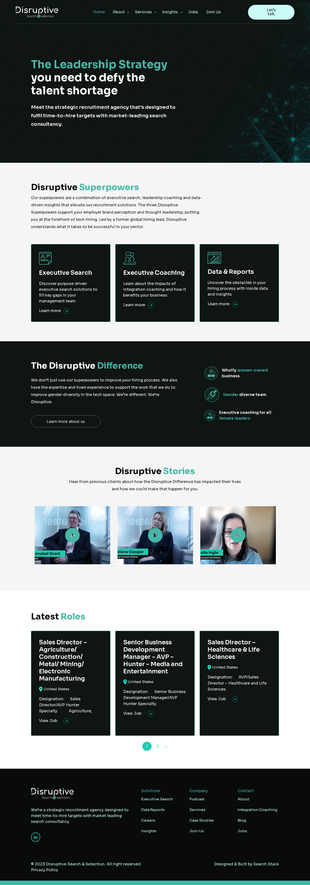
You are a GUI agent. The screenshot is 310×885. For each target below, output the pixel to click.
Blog (242, 820)
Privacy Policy (44, 869)
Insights (170, 12)
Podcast (196, 799)
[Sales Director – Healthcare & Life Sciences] (239, 683)
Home (99, 12)
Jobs (193, 12)
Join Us (213, 12)
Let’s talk (271, 11)
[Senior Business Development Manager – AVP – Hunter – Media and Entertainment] (155, 683)
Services (197, 809)
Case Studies (201, 820)
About (119, 12)
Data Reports (153, 809)
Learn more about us (66, 421)
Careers (148, 820)
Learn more (50, 310)
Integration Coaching (257, 809)
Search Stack (266, 864)
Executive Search (157, 799)
